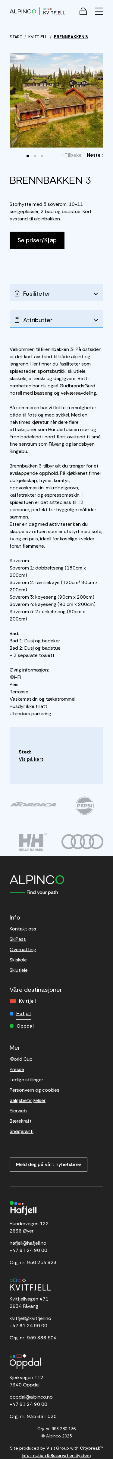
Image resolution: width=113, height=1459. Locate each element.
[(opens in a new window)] (33, 804)
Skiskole (18, 960)
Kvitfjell (27, 1001)
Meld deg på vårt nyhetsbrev (48, 1164)
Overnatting (23, 949)
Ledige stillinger (26, 1079)
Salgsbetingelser (28, 1100)
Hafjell (23, 1013)
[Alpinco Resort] (23, 11)
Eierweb (18, 1110)
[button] (28, 156)
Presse (17, 1069)
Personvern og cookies (34, 1090)
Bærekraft (21, 1121)
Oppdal (25, 1026)
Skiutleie (19, 970)
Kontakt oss (23, 929)
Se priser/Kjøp (37, 240)
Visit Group (57, 1448)
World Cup (21, 1059)
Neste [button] (94, 155)
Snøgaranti (21, 1131)
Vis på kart (31, 759)
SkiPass (18, 939)
